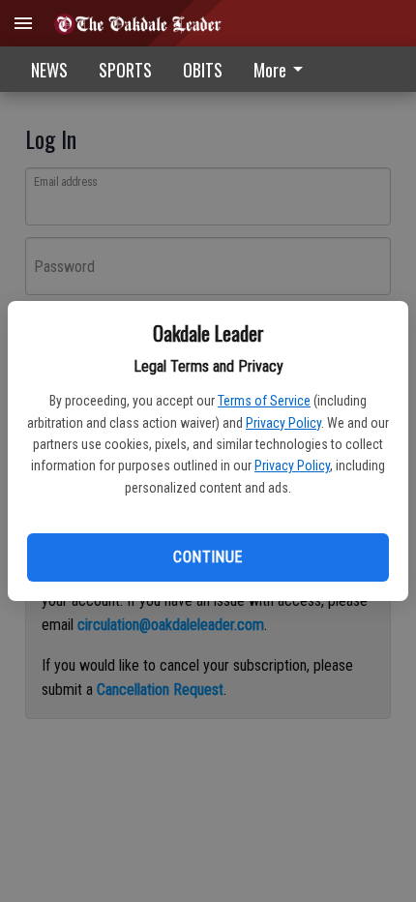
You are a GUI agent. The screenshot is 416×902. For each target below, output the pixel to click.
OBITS (203, 69)
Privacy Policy (283, 423)
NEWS (49, 69)
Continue (207, 557)
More (269, 69)
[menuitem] (283, 69)
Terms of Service (264, 400)
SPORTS (125, 69)
